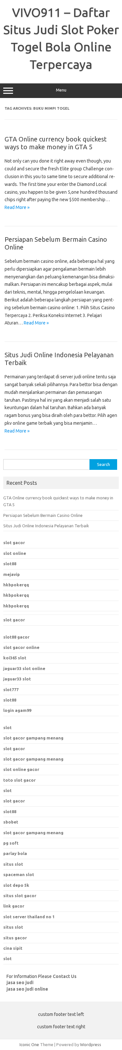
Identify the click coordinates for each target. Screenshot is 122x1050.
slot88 (9, 563)
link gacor (13, 906)
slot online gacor (21, 769)
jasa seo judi (20, 982)
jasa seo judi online (27, 989)
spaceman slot (18, 874)
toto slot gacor (19, 780)
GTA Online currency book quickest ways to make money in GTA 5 (56, 143)
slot (7, 727)
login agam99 (17, 710)
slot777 (11, 689)
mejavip (11, 574)
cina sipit (12, 948)
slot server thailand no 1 (29, 916)
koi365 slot (14, 657)
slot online (14, 553)
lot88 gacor (16, 637)
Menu (61, 90)
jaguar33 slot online (24, 668)
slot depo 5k (16, 885)
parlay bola (15, 853)
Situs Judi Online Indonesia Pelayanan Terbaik (46, 525)
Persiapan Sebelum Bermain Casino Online (43, 515)
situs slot (13, 864)
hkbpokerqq (16, 584)
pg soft (11, 843)
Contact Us (64, 976)
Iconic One (29, 1044)
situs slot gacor (19, 895)
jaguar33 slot (17, 679)
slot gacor (14, 542)
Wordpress (90, 1044)
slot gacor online (21, 647)
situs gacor (15, 937)
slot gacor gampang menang (33, 738)
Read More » (17, 207)
